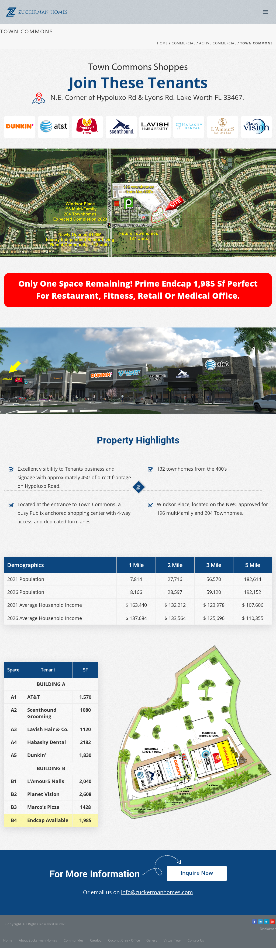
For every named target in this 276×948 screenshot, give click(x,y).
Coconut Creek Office (124, 940)
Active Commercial (217, 43)
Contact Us (196, 940)
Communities (74, 940)
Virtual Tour (172, 940)
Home (162, 43)
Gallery (151, 940)
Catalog (96, 940)
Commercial (183, 43)
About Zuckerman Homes (38, 940)
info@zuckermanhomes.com (157, 892)
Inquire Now (197, 872)
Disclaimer (268, 928)
